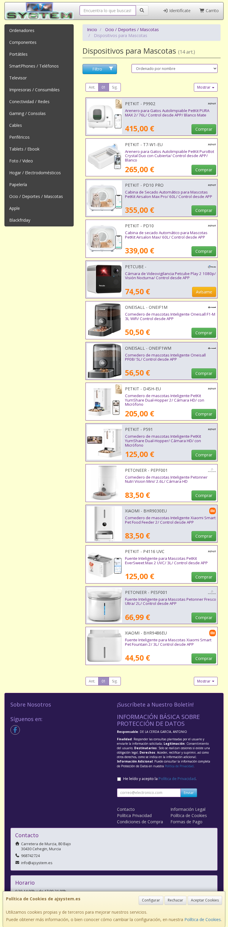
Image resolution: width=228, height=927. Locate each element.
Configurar (151, 900)
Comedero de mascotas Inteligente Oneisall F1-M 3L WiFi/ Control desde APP (170, 316)
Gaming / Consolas (27, 113)
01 (104, 87)
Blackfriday (19, 220)
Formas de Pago (186, 821)
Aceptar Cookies (205, 900)
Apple (14, 208)
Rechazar (175, 900)
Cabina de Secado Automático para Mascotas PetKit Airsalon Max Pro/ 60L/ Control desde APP (168, 194)
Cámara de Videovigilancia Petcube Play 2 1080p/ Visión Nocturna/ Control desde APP (170, 276)
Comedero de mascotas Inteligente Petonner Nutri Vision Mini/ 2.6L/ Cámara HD (166, 479)
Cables (15, 125)
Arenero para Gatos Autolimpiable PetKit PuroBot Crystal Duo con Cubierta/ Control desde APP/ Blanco (169, 156)
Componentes (23, 42)
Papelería (18, 184)
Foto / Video (21, 161)
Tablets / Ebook (24, 149)
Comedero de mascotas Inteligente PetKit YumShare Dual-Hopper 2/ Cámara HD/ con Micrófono (164, 400)
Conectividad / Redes (29, 101)
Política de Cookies (202, 919)
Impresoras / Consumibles (34, 89)
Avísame (204, 292)
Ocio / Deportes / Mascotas (36, 196)
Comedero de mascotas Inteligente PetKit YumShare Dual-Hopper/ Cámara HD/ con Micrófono (163, 440)
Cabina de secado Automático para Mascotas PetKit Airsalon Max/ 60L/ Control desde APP (166, 235)
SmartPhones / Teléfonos (34, 66)
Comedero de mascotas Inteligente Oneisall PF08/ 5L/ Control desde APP (165, 357)
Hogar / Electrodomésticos (35, 172)
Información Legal (187, 809)
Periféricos (19, 137)
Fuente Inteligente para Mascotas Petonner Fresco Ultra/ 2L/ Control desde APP (170, 601)
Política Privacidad (134, 815)
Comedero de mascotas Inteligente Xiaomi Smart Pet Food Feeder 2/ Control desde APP (170, 520)
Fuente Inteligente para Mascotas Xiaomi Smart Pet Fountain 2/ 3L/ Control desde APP (168, 642)
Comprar (203, 129)
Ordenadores (21, 30)
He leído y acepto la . (160, 778)
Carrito (212, 10)
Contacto (126, 809)
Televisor (18, 78)
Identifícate (179, 10)
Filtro (97, 69)
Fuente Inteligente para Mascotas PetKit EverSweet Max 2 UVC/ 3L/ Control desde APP (166, 560)
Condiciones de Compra (140, 821)
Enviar (189, 792)
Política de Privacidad (179, 766)
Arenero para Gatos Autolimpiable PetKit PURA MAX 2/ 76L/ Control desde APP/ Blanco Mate (167, 113)
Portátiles (18, 54)
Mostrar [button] (204, 87)
